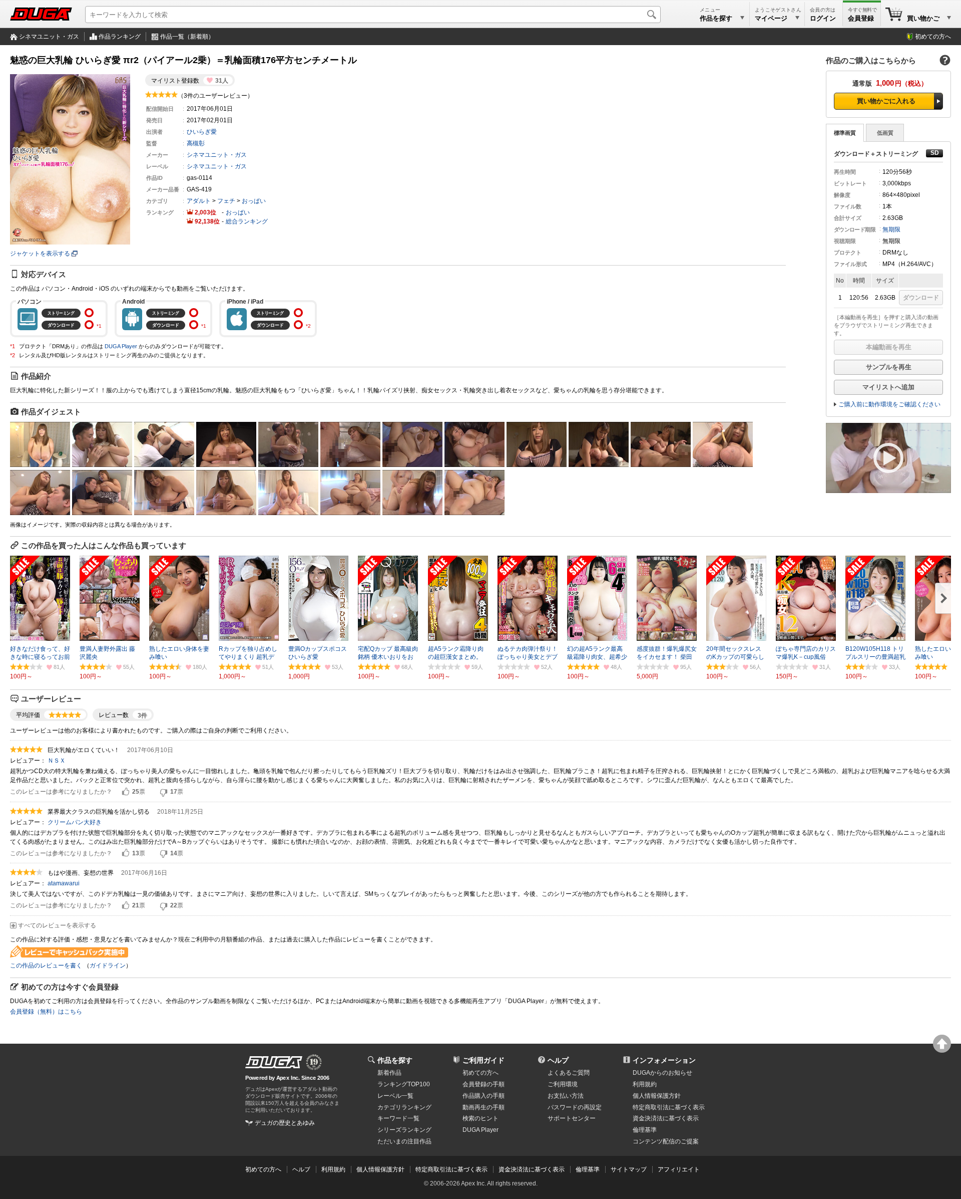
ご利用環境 (563, 1084)
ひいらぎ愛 (202, 131)
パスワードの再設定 (575, 1107)
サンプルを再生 (888, 367)
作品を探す (394, 1060)
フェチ (226, 200)
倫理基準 (645, 1129)
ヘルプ (558, 1060)
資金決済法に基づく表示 (532, 1169)
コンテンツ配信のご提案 (666, 1141)
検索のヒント (480, 1118)
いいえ (163, 792)
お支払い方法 (566, 1095)
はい (125, 792)
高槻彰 (196, 143)
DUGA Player (121, 346)
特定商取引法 (669, 1107)
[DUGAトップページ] (41, 14)
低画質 (885, 133)
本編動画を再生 (888, 347)
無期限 (891, 229)
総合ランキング (247, 221)
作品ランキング (120, 36)
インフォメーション (664, 1060)
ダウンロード (921, 297)
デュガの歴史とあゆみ (285, 1122)
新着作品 (389, 1072)
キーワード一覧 (398, 1118)
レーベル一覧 (395, 1095)
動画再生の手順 (483, 1107)
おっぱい (254, 200)
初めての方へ (933, 36)
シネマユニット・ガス (49, 36)
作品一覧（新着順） (187, 36)
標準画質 (845, 133)
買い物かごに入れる (886, 101)
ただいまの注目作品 (404, 1141)
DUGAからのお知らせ (662, 1072)
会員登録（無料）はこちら (46, 1011)
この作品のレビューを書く (46, 965)
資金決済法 (666, 1118)
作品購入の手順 (483, 1095)
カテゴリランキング (404, 1107)
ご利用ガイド (483, 1060)
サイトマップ (629, 1169)
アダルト (199, 200)
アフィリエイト (679, 1169)
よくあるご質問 (569, 1072)
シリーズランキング (404, 1129)
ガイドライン (108, 965)
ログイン (823, 18)
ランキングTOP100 (403, 1084)
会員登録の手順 (483, 1084)
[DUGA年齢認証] (273, 1062)
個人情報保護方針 (657, 1095)
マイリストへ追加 (888, 387)
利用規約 (645, 1084)
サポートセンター (572, 1118)
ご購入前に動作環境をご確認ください (889, 404)
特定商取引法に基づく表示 (451, 1169)
